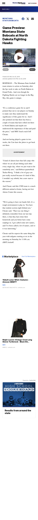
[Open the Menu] (3, 3)
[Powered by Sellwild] (32, 380)
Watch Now (32, 3)
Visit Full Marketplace (28, 256)
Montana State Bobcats (11, 19)
